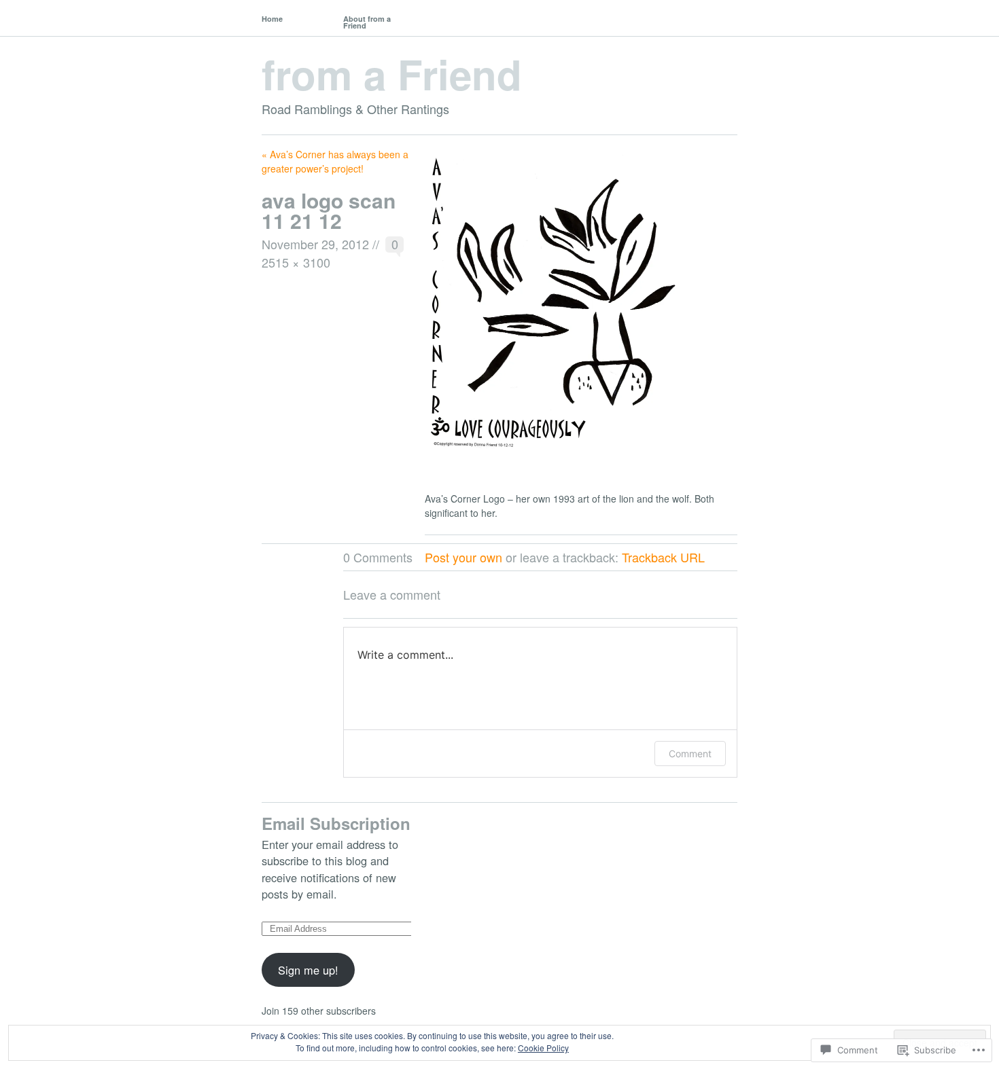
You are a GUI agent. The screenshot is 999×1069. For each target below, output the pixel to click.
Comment (690, 753)
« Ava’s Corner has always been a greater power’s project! (335, 161)
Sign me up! (308, 970)
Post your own (463, 557)
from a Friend (392, 73)
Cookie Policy (543, 1047)
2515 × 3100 (296, 262)
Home (272, 19)
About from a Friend (367, 22)
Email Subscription (336, 823)
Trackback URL (663, 557)
